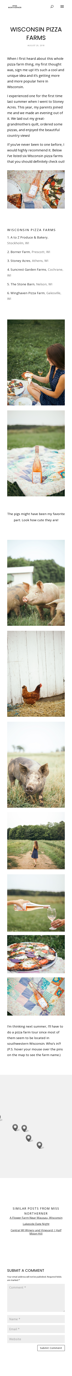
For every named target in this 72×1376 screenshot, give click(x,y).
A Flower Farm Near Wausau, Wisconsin (36, 1218)
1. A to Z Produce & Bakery (27, 237)
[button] (16, 1127)
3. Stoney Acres (18, 261)
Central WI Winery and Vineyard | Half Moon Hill (36, 1231)
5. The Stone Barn (20, 284)
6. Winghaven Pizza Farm (26, 293)
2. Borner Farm (18, 252)
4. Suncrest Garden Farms (26, 269)
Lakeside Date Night (36, 1224)
